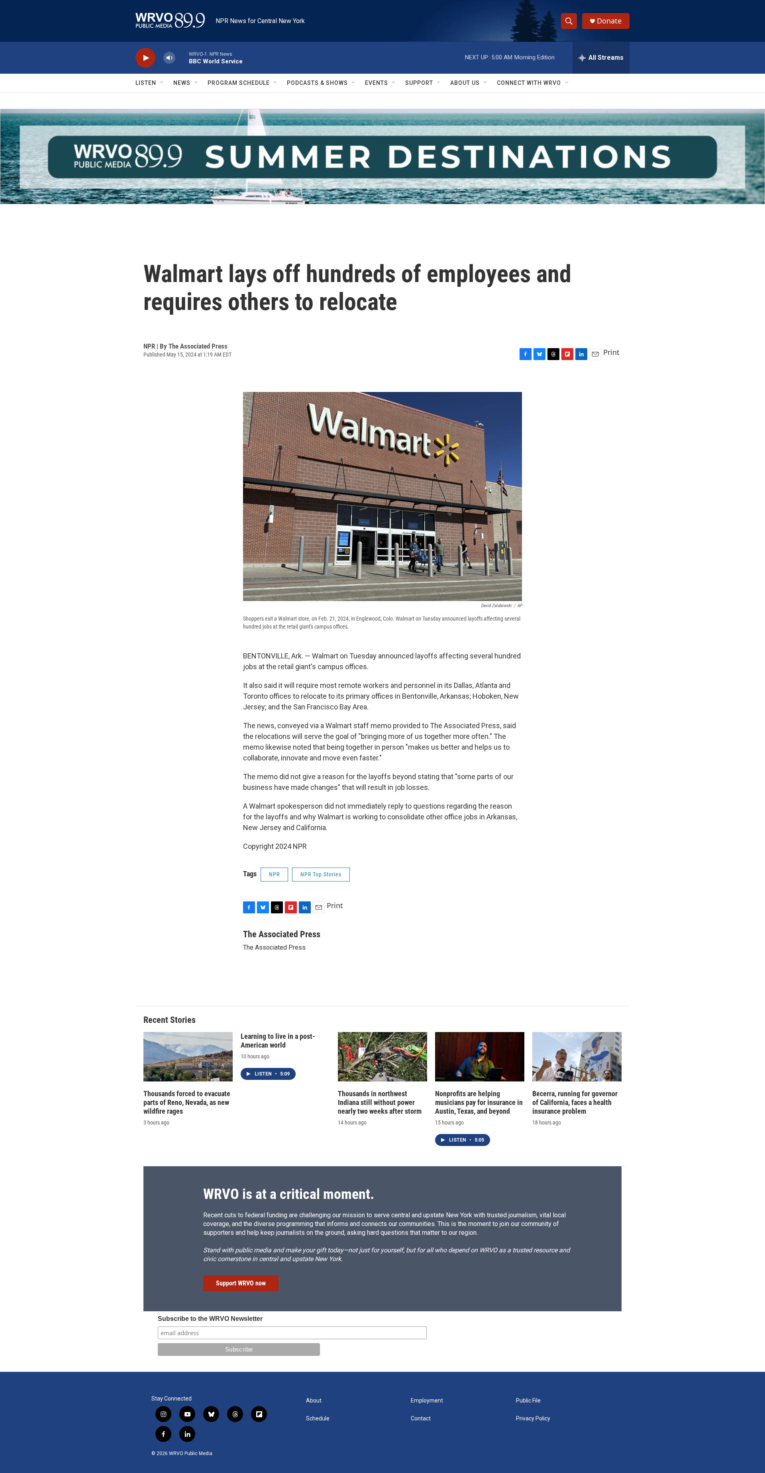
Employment (427, 1401)
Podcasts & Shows (317, 83)
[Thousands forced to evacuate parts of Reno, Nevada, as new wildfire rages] (188, 1057)
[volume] (169, 58)
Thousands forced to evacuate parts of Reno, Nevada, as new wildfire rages (186, 1102)
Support (419, 83)
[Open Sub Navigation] (162, 83)
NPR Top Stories (320, 874)
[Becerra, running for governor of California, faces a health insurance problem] (577, 1057)
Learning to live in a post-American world (278, 1040)
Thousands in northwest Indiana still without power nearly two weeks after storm (380, 1102)
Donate (609, 21)
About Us (465, 83)
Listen (145, 83)
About (314, 1401)
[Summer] (382, 156)
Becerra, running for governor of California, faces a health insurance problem (575, 1102)
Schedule (318, 1419)
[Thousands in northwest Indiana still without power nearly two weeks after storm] (382, 1057)
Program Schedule (239, 83)
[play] (145, 58)
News (181, 83)
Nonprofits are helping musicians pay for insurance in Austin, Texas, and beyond (479, 1102)
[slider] (182, 57)
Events (376, 83)
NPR (274, 874)
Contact (421, 1419)
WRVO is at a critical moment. (288, 1194)
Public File (528, 1401)
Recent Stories (169, 1020)
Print (611, 352)
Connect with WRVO (529, 83)
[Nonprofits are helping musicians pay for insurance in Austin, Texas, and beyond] (479, 1057)
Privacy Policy (533, 1419)
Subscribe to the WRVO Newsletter (210, 1318)
